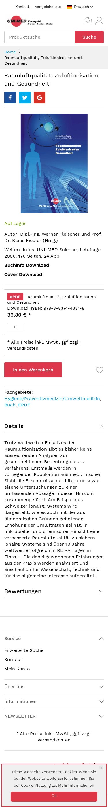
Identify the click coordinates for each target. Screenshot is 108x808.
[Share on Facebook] (10, 97)
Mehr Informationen (76, 785)
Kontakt (22, 7)
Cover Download (23, 274)
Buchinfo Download (26, 265)
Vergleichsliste (48, 7)
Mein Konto (17, 668)
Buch (10, 405)
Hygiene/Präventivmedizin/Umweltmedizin (52, 398)
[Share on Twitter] (25, 97)
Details (14, 426)
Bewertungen (22, 591)
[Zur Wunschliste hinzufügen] (100, 369)
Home (10, 52)
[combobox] (39, 37)
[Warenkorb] (88, 21)
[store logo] (28, 21)
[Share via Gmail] (39, 97)
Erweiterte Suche (23, 650)
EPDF (24, 405)
